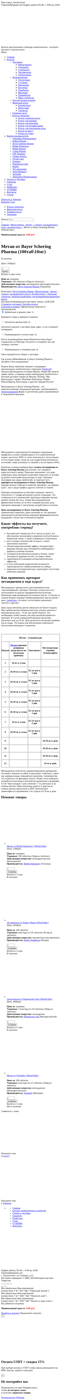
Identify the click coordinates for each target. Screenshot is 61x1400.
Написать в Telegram (11, 199)
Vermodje (16, 174)
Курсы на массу (25, 131)
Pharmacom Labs (20, 164)
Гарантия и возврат (10, 307)
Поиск (4, 219)
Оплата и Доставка (16, 179)
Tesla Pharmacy (19, 171)
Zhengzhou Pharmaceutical (24, 177)
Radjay (15, 166)
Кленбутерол (24, 105)
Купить (5, 271)
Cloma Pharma (19, 151)
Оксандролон (24, 75)
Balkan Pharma (19, 141)
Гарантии (11, 182)
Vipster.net (46, 369)
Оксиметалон (24, 72)
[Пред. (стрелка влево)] (2, 1286)
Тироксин (23, 110)
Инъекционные (20, 77)
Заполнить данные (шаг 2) (17, 322)
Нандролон (23, 85)
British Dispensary (20, 146)
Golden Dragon (19, 156)
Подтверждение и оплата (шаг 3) (20, 334)
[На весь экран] (8, 1283)
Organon (16, 161)
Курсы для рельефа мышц (30, 126)
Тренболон (23, 90)
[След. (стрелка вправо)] (5, 1286)
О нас (9, 184)
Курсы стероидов (20, 115)
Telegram (7, 1203)
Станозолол (24, 70)
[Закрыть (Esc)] (2, 1283)
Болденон (23, 87)
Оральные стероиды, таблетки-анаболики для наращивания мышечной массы (30, 296)
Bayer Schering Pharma (23, 143)
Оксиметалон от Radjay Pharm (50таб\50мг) (28, 922)
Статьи (10, 194)
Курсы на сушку (26, 133)
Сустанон (23, 82)
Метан (13, 645)
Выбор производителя (17, 136)
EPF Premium (18, 154)
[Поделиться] (5, 1283)
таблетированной (9, 391)
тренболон (12, 600)
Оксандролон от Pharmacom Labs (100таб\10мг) (29, 999)
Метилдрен (23, 108)
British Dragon (19, 149)
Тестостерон (24, 80)
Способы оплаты (30, 304)
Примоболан (24, 95)
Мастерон (23, 92)
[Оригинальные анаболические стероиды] (30, 1268)
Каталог (11, 59)
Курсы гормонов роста (29, 118)
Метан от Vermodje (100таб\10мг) (23, 1075)
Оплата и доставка (21, 1213)
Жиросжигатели (20, 103)
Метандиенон (24, 64)
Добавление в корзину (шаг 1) (19, 312)
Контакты (11, 192)
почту (7, 1156)
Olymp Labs (18, 159)
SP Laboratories (19, 169)
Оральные (17, 62)
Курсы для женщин (27, 120)
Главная (10, 57)
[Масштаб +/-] (11, 1283)
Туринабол (23, 67)
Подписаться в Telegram (12, 1397)
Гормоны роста (19, 113)
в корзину (12, 872)
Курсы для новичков (28, 123)
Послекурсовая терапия (23, 100)
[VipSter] (30, 44)
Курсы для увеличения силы (32, 128)
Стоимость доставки (11, 304)
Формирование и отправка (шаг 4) (21, 349)
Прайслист (12, 187)
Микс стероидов (26, 98)
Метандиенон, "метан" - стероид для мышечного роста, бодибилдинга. (29, 292)
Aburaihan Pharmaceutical (24, 138)
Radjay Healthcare (32, 940)
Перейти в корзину (10, 1313)
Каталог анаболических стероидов (29, 1210)
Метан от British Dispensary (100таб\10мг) (27, 846)
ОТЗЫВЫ (12, 189)
